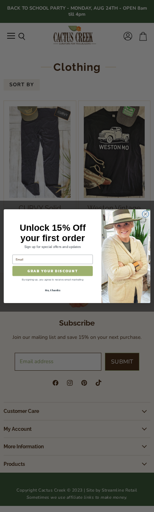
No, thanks (53, 290)
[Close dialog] (145, 214)
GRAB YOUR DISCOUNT (52, 271)
